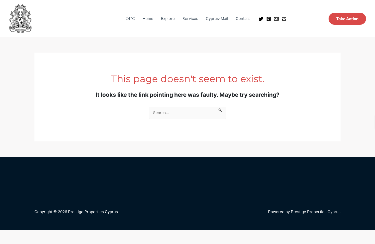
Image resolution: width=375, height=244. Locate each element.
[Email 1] (276, 19)
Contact (243, 18)
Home (148, 18)
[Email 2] (284, 19)
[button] (347, 19)
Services (190, 18)
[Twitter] (261, 19)
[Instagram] (268, 19)
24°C (130, 18)
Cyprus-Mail (217, 18)
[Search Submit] (220, 110)
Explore (168, 18)
